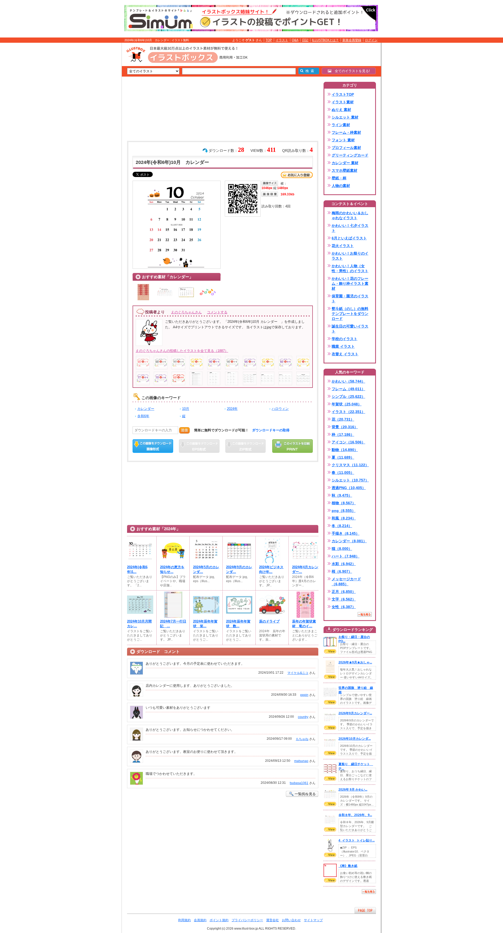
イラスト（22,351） (348, 412)
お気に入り (297, 175)
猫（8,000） (342, 548)
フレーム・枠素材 (346, 132)
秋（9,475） (342, 495)
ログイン (371, 40)
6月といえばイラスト (349, 238)
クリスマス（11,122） (350, 465)
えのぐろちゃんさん (186, 312)
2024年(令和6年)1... (137, 569)
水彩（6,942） (344, 564)
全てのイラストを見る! (350, 71)
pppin (304, 695)
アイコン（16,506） (348, 442)
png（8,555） (344, 510)
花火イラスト (343, 246)
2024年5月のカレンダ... (206, 569)
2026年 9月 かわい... (352, 789)
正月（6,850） (344, 591)
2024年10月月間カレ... (139, 623)
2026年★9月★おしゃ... (355, 662)
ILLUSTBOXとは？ (325, 40)
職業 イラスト (343, 346)
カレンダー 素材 (345, 163)
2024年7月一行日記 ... (173, 623)
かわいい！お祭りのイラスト (350, 255)
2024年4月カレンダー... (305, 569)
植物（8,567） (344, 503)
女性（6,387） (344, 607)
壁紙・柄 (339, 178)
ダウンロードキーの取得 (270, 430)
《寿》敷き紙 (347, 866)
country (303, 717)
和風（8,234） (344, 518)
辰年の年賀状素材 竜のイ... (304, 623)
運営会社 (272, 920)
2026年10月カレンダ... (354, 739)
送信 (184, 430)
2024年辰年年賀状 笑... (205, 623)
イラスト (282, 40)
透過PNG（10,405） (349, 488)
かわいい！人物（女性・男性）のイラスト (350, 268)
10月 (185, 409)
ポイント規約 (219, 920)
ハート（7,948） (345, 556)
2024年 (232, 409)
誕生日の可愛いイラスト (350, 328)
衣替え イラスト (345, 354)
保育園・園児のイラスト (350, 298)
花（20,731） (343, 419)
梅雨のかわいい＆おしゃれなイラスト (350, 215)
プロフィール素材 (346, 148)
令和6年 (143, 416)
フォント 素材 (343, 140)
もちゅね (302, 739)
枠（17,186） (343, 434)
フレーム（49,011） (348, 389)
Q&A (295, 40)
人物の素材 (341, 186)
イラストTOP (343, 94)
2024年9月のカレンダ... (239, 569)
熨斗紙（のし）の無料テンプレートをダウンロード (350, 314)
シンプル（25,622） (348, 396)
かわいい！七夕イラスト (350, 228)
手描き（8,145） (345, 533)
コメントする (217, 312)
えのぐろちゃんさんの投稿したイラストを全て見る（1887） (182, 351)
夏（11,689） (343, 457)
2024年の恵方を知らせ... (172, 569)
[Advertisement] (97, 124)
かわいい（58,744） (348, 381)
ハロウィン (280, 409)
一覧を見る (365, 614)
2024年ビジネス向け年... (271, 569)
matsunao (301, 761)
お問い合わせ (291, 920)
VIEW (330, 651)
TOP (269, 40)
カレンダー (145, 409)
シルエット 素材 (345, 117)
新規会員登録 (351, 40)
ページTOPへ (365, 910)
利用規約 (184, 920)
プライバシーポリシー (247, 920)
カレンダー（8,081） (349, 541)
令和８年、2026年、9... (355, 815)
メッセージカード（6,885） (346, 581)
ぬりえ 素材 (341, 110)
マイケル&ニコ (297, 673)
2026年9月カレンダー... (355, 713)
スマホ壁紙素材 (344, 170)
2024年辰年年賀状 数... (238, 623)
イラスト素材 (343, 102)
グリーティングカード (350, 155)
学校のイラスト (344, 339)
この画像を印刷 (292, 446)
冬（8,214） (342, 526)
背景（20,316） (345, 427)
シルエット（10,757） (350, 480)
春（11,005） (343, 472)
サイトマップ (313, 920)
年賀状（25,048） (347, 404)
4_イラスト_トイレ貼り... (356, 840)
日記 (305, 40)
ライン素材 (341, 125)
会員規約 (200, 920)
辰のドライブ (269, 621)
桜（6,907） (342, 571)
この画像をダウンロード (153, 446)
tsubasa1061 (299, 783)
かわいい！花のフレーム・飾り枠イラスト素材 (350, 283)
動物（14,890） (345, 450)
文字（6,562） (344, 599)
